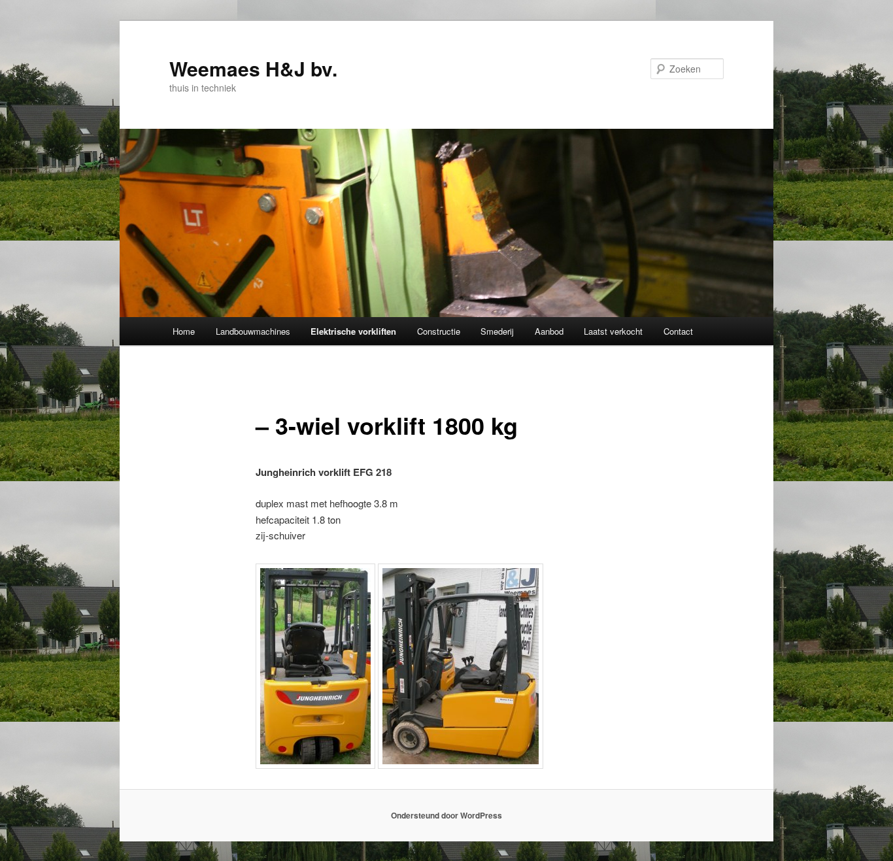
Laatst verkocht (613, 331)
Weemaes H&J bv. (253, 68)
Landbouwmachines (253, 331)
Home (184, 331)
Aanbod (549, 331)
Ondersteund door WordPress (446, 815)
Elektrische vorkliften (353, 331)
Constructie (438, 331)
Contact (678, 331)
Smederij (497, 331)
